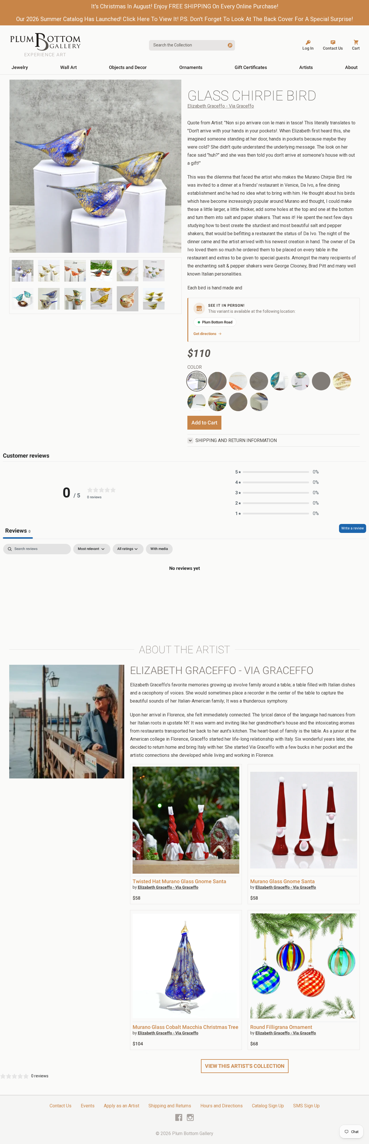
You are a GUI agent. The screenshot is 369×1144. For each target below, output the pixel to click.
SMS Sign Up (306, 1106)
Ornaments (190, 67)
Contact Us (60, 1106)
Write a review (352, 528)
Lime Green (193, 399)
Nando (259, 381)
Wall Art (68, 67)
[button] (277, 472)
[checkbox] (159, 549)
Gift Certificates (251, 67)
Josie (234, 375)
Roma (217, 381)
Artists (306, 67)
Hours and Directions (221, 1106)
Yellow (238, 402)
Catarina (299, 375)
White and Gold (341, 378)
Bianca (277, 375)
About (351, 67)
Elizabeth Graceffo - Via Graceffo (220, 106)
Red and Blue (321, 381)
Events (88, 1106)
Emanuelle (196, 375)
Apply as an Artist (121, 1106)
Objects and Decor (128, 67)
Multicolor (217, 396)
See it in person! (226, 305)
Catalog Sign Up (268, 1106)
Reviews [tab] (18, 530)
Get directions (204, 334)
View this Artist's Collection (245, 1066)
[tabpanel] (184, 588)
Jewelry (20, 67)
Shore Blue (255, 399)
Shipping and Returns (169, 1106)
